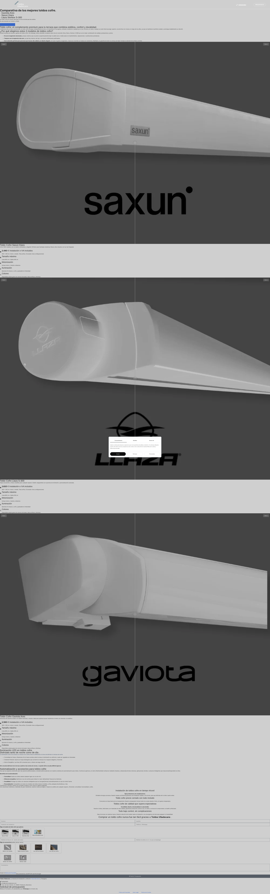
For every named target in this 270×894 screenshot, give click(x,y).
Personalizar (152, 454)
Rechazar (135, 454)
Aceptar (118, 454)
